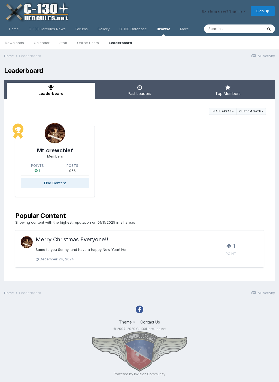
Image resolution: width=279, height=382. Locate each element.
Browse (163, 29)
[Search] (269, 28)
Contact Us (150, 322)
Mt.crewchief (55, 150)
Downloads (14, 43)
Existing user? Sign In (223, 11)
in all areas (222, 111)
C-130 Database (133, 29)
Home (14, 29)
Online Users (88, 43)
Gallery (104, 29)
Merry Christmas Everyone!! (72, 239)
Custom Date (250, 111)
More (184, 29)
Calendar (42, 43)
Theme (126, 322)
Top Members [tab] (228, 93)
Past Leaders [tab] (139, 93)
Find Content (55, 183)
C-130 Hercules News (47, 29)
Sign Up (262, 11)
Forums (81, 29)
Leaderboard (120, 43)
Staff (63, 43)
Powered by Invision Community (139, 374)
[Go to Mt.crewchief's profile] (55, 133)
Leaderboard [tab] (50, 93)
